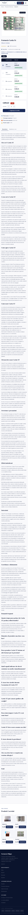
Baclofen (3, 877)
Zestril (16, 824)
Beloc (2, 870)
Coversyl (17, 839)
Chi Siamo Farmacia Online (7, 897)
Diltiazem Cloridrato (5, 43)
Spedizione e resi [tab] (12, 129)
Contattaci (3, 902)
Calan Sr (4, 839)
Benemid (3, 875)
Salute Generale (4, 888)
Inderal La (4, 824)
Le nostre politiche (5, 900)
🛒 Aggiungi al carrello (14, 110)
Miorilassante (4, 891)
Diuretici (3, 883)
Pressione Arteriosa (9, 6)
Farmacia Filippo (6, 854)
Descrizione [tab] (4, 129)
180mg (4, 56)
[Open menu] (25, 3)
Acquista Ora (9, 826)
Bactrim (2, 872)
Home (2, 6)
